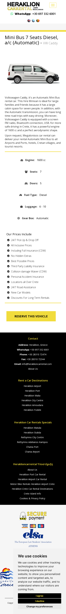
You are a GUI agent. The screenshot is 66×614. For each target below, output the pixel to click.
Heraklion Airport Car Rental (32, 479)
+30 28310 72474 (37, 354)
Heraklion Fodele (32, 409)
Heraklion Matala (32, 427)
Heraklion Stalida (32, 432)
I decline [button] (39, 601)
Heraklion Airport (32, 385)
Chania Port (32, 446)
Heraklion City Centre (32, 400)
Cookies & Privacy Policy (32, 498)
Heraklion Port (32, 390)
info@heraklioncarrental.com (37, 363)
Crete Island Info (32, 493)
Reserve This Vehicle (31, 316)
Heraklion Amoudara (32, 405)
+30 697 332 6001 (35, 14)
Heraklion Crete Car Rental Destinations (32, 488)
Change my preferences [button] (39, 606)
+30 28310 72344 (36, 359)
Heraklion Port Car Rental (32, 474)
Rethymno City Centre (32, 437)
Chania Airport (32, 451)
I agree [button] (39, 595)
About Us (33, 368)
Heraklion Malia (32, 395)
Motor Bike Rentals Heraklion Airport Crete (32, 484)
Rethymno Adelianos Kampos (32, 442)
